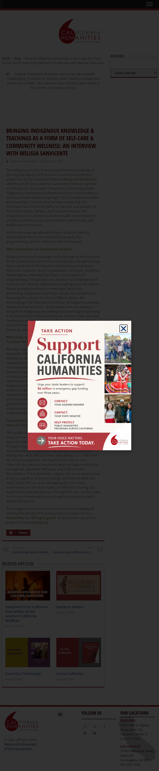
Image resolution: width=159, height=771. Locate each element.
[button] (123, 328)
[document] (79, 385)
